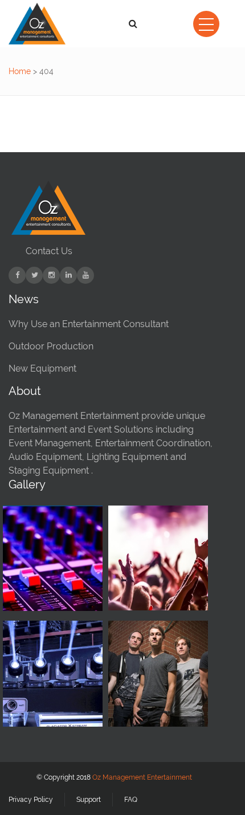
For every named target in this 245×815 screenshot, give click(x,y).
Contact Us (49, 251)
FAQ (130, 800)
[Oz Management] (38, 23)
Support (88, 800)
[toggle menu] (206, 24)
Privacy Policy (31, 800)
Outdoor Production (51, 346)
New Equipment (42, 368)
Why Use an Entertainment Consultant (89, 324)
